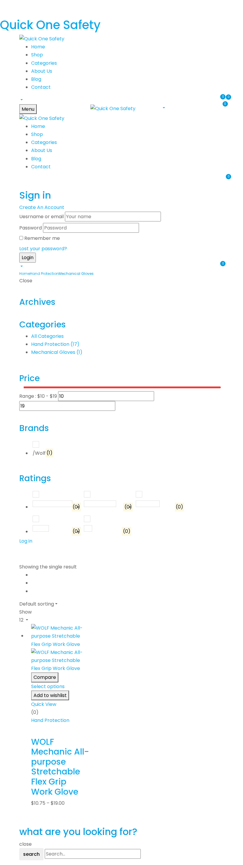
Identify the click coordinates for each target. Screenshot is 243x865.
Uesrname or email (41, 216)
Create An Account (41, 207)
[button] (21, 99)
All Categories (47, 336)
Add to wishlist (50, 695)
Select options (48, 686)
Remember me (42, 238)
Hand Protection (44, 273)
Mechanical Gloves (56, 352)
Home (24, 273)
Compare (44, 677)
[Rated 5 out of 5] (52, 503)
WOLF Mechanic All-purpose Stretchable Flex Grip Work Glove (60, 767)
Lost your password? (43, 248)
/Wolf (42, 453)
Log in (25, 541)
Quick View (43, 704)
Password (30, 227)
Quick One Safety (50, 25)
